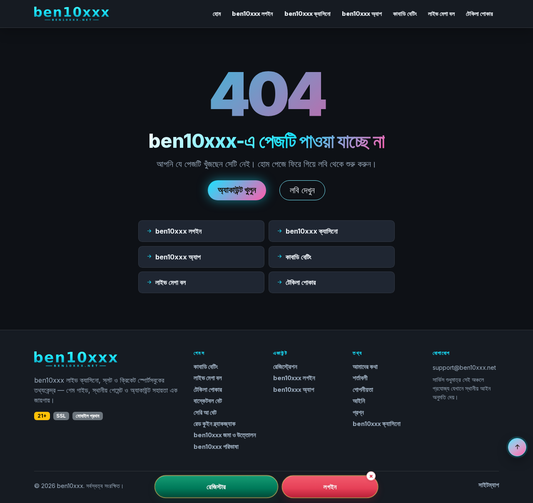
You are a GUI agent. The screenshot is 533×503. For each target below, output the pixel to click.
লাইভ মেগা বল (441, 13)
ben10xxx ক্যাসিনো (307, 13)
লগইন (329, 486)
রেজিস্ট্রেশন (285, 367)
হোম (217, 13)
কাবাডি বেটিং (405, 13)
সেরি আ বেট (205, 412)
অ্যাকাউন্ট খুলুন (237, 190)
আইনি (359, 401)
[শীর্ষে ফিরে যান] (517, 447)
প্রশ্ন (358, 412)
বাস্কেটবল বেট (208, 401)
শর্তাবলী (360, 378)
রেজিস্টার (216, 486)
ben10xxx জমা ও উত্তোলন (225, 435)
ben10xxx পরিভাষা (216, 447)
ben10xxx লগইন (252, 13)
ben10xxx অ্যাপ (362, 13)
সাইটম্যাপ (488, 485)
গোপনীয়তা (363, 389)
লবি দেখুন (302, 190)
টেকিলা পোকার (479, 13)
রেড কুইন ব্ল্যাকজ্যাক (215, 424)
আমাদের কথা (365, 367)
